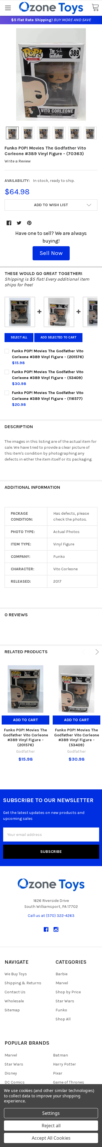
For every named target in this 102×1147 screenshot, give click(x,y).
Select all (19, 337)
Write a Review (18, 161)
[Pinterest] (29, 223)
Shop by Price (68, 992)
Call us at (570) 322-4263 (51, 915)
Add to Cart (25, 719)
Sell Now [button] (51, 253)
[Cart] (95, 7)
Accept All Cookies (51, 1138)
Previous (84, 652)
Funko (61, 1010)
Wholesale (14, 1001)
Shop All (63, 1019)
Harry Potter (64, 1064)
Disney (11, 1073)
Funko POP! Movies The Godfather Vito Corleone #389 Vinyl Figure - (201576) (25, 737)
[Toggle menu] (8, 8)
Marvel (62, 983)
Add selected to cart (58, 337)
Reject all (51, 1125)
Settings (51, 1113)
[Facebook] (9, 223)
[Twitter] (19, 223)
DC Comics (15, 1082)
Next (96, 652)
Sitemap (12, 1010)
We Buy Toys (16, 974)
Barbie (61, 974)
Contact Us (15, 992)
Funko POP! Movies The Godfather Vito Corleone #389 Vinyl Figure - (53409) (76, 737)
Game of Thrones (68, 1082)
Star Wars (65, 1001)
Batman (60, 1055)
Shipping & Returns (23, 983)
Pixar (57, 1073)
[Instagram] (56, 929)
